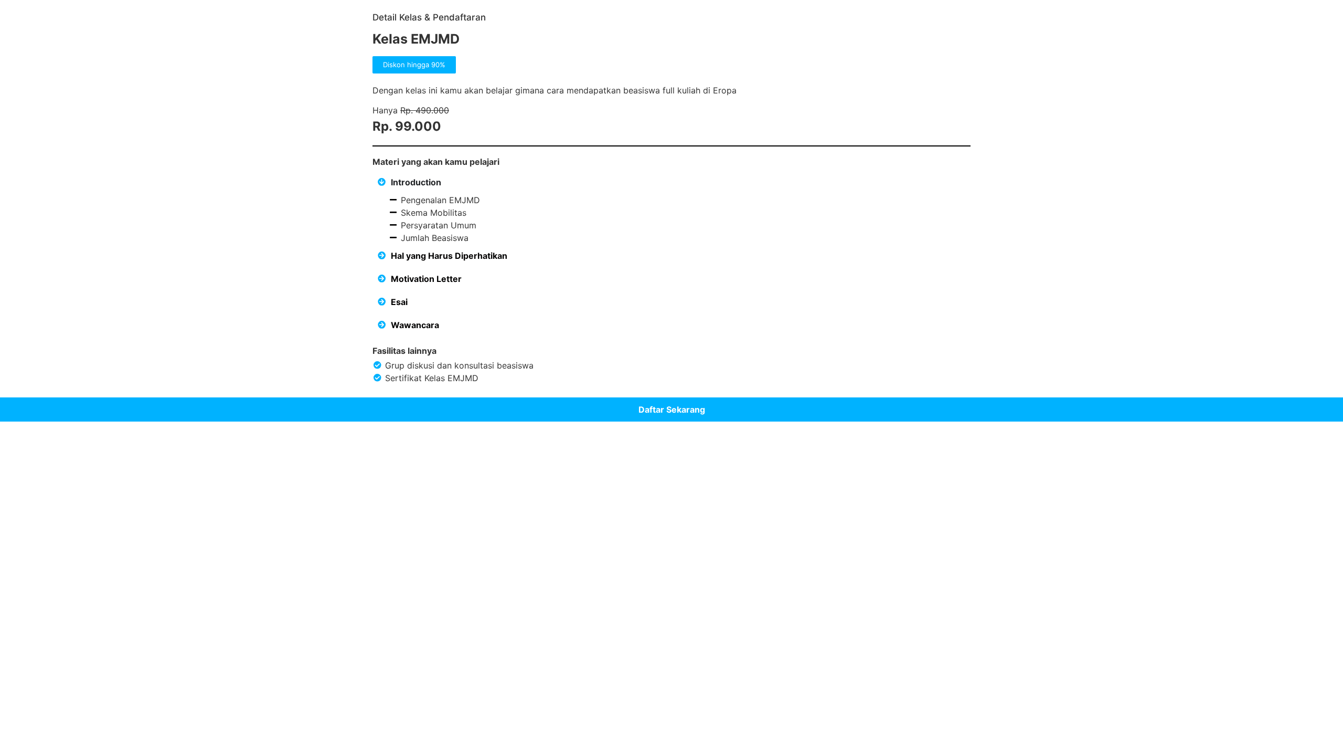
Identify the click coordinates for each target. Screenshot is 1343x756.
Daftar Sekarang (671, 409)
